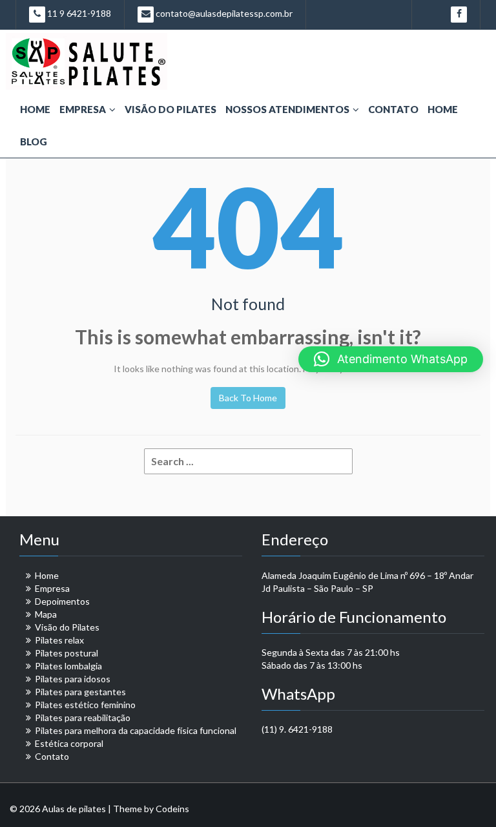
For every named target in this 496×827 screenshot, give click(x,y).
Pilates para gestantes (80, 691)
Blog (33, 141)
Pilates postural (66, 652)
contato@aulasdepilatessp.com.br (223, 13)
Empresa (82, 109)
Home (35, 109)
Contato (393, 109)
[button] (390, 359)
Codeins (172, 808)
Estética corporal (69, 743)
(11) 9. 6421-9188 (297, 729)
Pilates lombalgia (68, 665)
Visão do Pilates (170, 109)
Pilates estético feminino (85, 704)
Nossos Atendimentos (287, 109)
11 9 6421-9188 (78, 13)
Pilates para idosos (72, 678)
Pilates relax (59, 639)
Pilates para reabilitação (82, 717)
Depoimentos (62, 601)
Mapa (46, 614)
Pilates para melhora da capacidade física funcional (135, 730)
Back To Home (248, 397)
